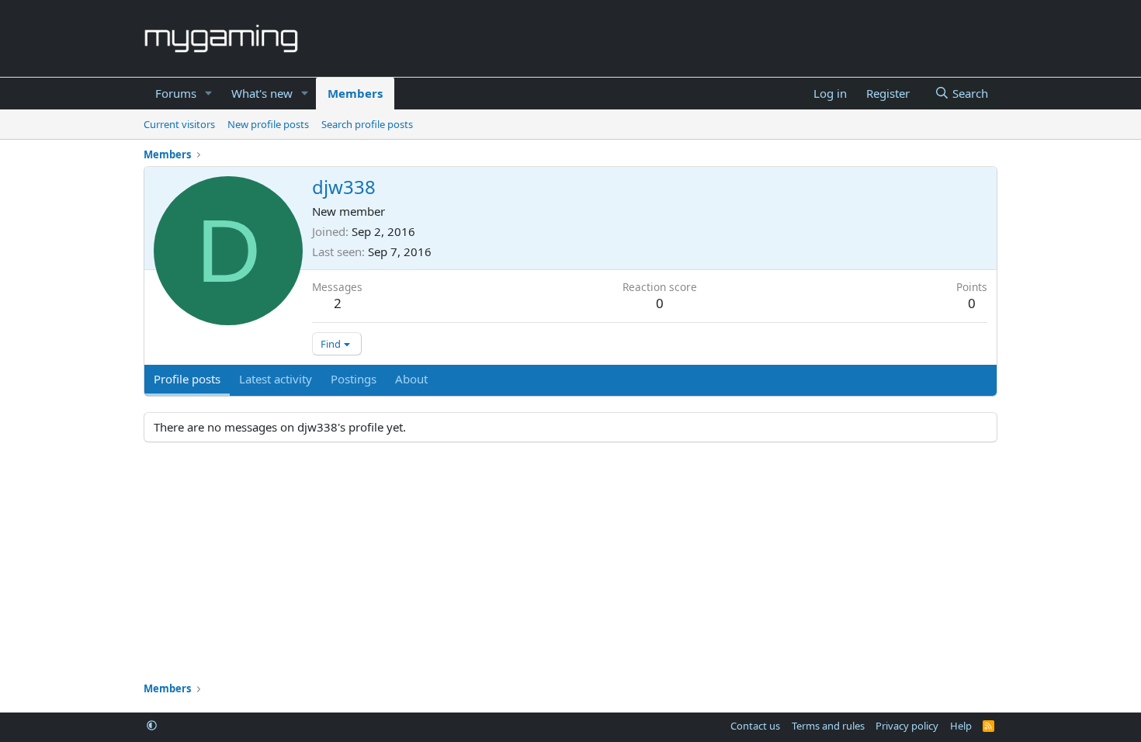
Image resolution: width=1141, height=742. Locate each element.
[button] (209, 93)
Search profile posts (367, 124)
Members (355, 93)
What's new (262, 93)
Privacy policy (907, 726)
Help (961, 726)
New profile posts (268, 124)
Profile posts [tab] (187, 379)
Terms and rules (828, 726)
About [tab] (411, 379)
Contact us (755, 726)
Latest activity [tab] (275, 379)
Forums (175, 93)
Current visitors (179, 124)
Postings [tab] (353, 379)
